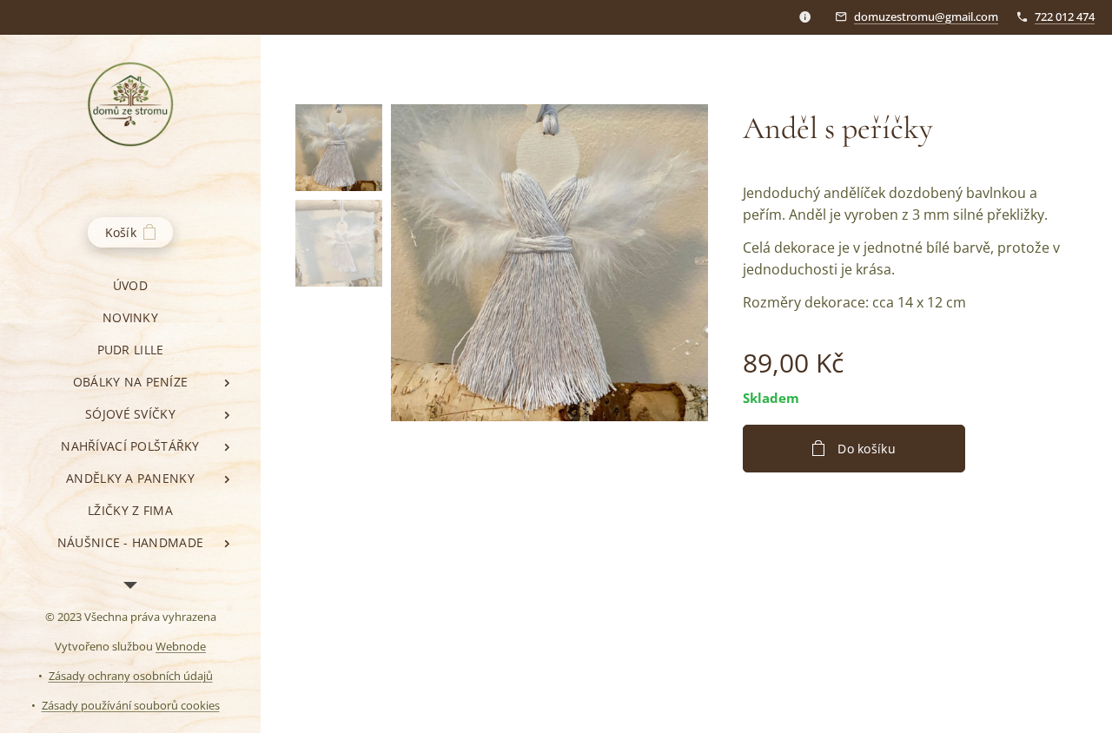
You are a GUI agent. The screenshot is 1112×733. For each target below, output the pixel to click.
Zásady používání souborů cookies (131, 705)
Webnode (181, 646)
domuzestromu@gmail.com (926, 16)
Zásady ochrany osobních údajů (131, 675)
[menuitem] (130, 285)
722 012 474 (1065, 16)
